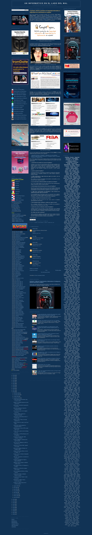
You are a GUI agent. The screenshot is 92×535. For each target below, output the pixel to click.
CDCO (67, 363)
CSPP (68, 292)
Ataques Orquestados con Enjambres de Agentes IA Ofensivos (48, 358)
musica (75, 422)
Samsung (70, 347)
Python (72, 184)
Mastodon (65, 333)
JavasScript (78, 475)
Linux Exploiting (18, 334)
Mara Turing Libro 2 (18, 268)
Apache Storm (78, 454)
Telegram (69, 231)
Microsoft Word (70, 367)
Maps (74, 379)
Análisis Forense (18, 302)
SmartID (78, 339)
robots (65, 243)
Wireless (65, 222)
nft (68, 253)
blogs (65, 210)
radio (78, 234)
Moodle (74, 367)
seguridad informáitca (75, 373)
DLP (77, 336)
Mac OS (72, 480)
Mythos (71, 368)
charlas (71, 167)
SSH (79, 286)
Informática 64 (71, 280)
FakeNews (77, 248)
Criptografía (41, 222)
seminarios (65, 374)
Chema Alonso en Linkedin (18, 111)
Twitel (71, 272)
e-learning (70, 421)
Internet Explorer (72, 192)
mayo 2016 (16, 490)
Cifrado (36, 222)
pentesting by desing (68, 373)
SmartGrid (65, 496)
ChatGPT (74, 179)
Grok (79, 390)
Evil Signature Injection (72, 464)
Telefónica (77, 164)
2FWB (67, 351)
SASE (66, 492)
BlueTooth (78, 229)
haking (79, 447)
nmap (65, 344)
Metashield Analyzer (71, 410)
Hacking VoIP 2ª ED (19, 343)
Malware (76, 167)
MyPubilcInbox (67, 368)
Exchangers (78, 464)
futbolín (67, 513)
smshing (73, 401)
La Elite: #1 (18, 279)
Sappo (73, 356)
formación (50, 222)
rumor (70, 523)
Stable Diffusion (75, 347)
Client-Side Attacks (18, 305)
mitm (74, 188)
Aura (74, 181)
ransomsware (75, 400)
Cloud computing (76, 206)
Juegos (72, 204)
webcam (73, 266)
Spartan (66, 497)
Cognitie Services (76, 460)
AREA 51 (17, 193)
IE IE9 (77, 202)
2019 (14, 386)
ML (70, 274)
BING (78, 204)
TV (72, 326)
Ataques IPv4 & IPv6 (19, 220)
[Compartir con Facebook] (33, 219)
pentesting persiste (75, 519)
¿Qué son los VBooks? (16, 214)
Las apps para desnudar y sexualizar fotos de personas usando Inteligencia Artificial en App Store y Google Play (48, 315)
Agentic (65, 247)
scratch (78, 350)
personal (66, 179)
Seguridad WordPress (19, 314)
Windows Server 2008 (75, 340)
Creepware (74, 404)
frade (66, 512)
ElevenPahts (78, 324)
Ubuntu (74, 222)
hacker (73, 272)
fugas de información (68, 240)
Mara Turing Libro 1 (18, 269)
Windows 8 (69, 223)
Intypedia (46, 18)
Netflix (70, 302)
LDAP (71, 238)
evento (76, 299)
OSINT (16, 276)
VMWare (77, 416)
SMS (78, 212)
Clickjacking (74, 330)
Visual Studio (74, 317)
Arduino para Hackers (19, 291)
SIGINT (71, 492)
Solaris (79, 496)
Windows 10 (76, 211)
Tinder (69, 357)
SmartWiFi (67, 272)
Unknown (34, 228)
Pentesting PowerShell (19, 323)
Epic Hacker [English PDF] (20, 329)
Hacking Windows (18, 303)
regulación (66, 361)
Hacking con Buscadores (19, 360)
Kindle (74, 476)
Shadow (66, 415)
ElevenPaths (73, 165)
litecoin (77, 385)
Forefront (73, 314)
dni (77, 398)
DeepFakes (77, 200)
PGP (70, 286)
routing (65, 401)
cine (71, 250)
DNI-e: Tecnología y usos (19, 362)
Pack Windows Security (16, 210)
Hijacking (74, 244)
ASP (65, 362)
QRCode (69, 412)
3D (77, 313)
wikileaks (77, 266)
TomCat (75, 441)
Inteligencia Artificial (72, 161)
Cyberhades (14, 526)
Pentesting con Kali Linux (20, 337)
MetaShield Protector (71, 249)
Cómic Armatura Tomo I (19, 297)
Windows (67, 172)
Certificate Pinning (73, 336)
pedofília (74, 518)
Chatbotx (69, 460)
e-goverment (73, 255)
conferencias (74, 163)
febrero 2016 (16, 495)
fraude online (74, 223)
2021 (14, 383)
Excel (74, 240)
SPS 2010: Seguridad (19, 364)
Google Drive (70, 390)
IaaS (65, 431)
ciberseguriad (78, 506)
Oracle (65, 221)
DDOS (65, 314)
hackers (76, 169)
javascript (66, 226)
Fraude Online (17, 359)
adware (68, 250)
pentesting (68, 159)
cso (68, 360)
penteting (78, 422)
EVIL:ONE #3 (18, 274)
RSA (53, 222)
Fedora (75, 406)
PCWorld (66, 228)
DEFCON (76, 304)
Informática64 (68, 276)
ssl (68, 243)
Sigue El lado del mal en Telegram (19, 94)
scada (74, 291)
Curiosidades (75, 158)
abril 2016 (16, 492)
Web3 (71, 186)
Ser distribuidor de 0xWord (16, 201)
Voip (78, 259)
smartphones (69, 401)
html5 (74, 328)
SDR (76, 395)
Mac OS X (70, 222)
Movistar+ (78, 249)
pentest (66, 169)
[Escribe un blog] (31, 219)
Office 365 (74, 293)
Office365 (77, 288)
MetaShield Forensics (68, 394)
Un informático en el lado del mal (46, 3)
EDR (74, 363)
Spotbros (69, 497)
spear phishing (67, 296)
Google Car (66, 390)
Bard (75, 271)
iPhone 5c (69, 448)
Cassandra (77, 459)
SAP (64, 414)
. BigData (70, 452)
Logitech (70, 479)
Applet (70, 388)
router (79, 400)
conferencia (67, 227)
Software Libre (67, 215)
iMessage (66, 350)
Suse (78, 415)
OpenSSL (73, 325)
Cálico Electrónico (16, 206)
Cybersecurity (73, 275)
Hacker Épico (17, 345)
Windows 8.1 (69, 308)
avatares (78, 334)
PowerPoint (66, 412)
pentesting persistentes (75, 449)
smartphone (70, 244)
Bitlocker (77, 362)
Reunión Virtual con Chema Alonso (20, 91)
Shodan (73, 216)
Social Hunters (18, 259)
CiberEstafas (17, 263)
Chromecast (74, 426)
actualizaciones (72, 417)
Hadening (74, 470)
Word (78, 443)
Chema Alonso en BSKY (18, 107)
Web (75, 501)
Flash (75, 427)
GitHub (68, 274)
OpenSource (66, 277)
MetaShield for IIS (72, 433)
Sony (69, 383)
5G (78, 361)
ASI (74, 453)
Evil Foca (75, 247)
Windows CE (75, 442)
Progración (66, 490)
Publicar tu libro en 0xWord (16, 178)
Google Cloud (72, 292)
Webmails (67, 271)
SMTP (67, 347)
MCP (74, 409)
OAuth (73, 302)
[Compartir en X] (32, 219)
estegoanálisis (73, 313)
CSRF (75, 301)
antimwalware (66, 444)
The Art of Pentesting (19, 246)
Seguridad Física (68, 205)
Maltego (77, 393)
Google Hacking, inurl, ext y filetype (43, 364)
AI (71, 159)
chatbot (77, 245)
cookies (72, 342)
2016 (14, 391)
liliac (66, 449)
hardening (68, 168)
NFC (73, 288)
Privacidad (75, 162)
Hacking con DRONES (19, 307)
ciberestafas (73, 233)
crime (75, 398)
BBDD (79, 374)
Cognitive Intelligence (69, 189)
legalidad (74, 250)
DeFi (79, 304)
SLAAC (69, 356)
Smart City (74, 339)
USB (65, 287)
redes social (67, 523)
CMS (70, 330)
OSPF (65, 486)
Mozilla (78, 367)
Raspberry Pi (17, 275)
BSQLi (69, 304)
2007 (14, 512)
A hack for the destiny (19, 306)
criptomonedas (73, 199)
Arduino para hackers (19, 216)
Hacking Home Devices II (20, 238)
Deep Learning (70, 194)
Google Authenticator (68, 297)
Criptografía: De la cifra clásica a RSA (53, 15)
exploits (66, 234)
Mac (78, 258)
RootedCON (72, 395)
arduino (70, 282)
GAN (77, 301)
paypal (79, 360)
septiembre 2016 (17, 398)
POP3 (71, 411)
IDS (74, 331)
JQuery (75, 475)
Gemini (75, 210)
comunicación (71, 398)
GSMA (66, 320)
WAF (78, 326)
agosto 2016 (16, 485)
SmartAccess (73, 495)
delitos (75, 360)
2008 (14, 510)
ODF (78, 253)
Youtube (66, 201)
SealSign (65, 317)
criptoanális (68, 507)
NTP (79, 410)
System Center (68, 416)
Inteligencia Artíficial (73, 474)
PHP (70, 217)
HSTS (70, 346)
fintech (72, 511)
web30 (74, 361)
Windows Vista (71, 196)
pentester (66, 256)
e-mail (78, 179)
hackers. (73, 513)
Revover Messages (74, 491)
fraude (76, 191)
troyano (73, 269)
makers (77, 255)
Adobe (69, 329)
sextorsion (78, 328)
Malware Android (18, 319)
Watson (72, 501)
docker (77, 233)
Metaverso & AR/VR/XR (19, 247)
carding (68, 358)
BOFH (73, 351)
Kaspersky (69, 409)
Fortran (78, 465)
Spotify (71, 277)
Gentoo (79, 406)
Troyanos (75, 232)
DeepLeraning (67, 463)
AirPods (68, 362)
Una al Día (17, 361)
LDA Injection (78, 476)
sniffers (65, 285)
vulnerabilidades (71, 285)
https (70, 234)
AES (69, 374)
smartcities (72, 344)
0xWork (73, 452)
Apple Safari (73, 324)
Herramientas (77, 196)
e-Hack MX (17, 191)
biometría (70, 237)
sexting (67, 301)
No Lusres (76, 485)
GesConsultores (71, 468)
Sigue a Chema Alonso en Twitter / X (20, 103)
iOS (70, 179)
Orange (78, 394)
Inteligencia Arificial (70, 431)
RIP (67, 491)
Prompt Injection (69, 232)
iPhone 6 (65, 422)
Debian (72, 283)
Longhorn (78, 432)
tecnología (71, 301)
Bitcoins (74, 205)
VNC (69, 442)
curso (69, 255)
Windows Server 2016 (20, 221)
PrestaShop (73, 382)
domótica (69, 335)
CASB (66, 459)
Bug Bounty (17, 271)
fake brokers (73, 447)
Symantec (71, 441)
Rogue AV (65, 438)
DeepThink (74, 405)
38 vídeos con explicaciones (49, 67)
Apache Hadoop (73, 362)
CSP (71, 459)
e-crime (78, 222)
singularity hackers (73, 253)
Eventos (72, 157)
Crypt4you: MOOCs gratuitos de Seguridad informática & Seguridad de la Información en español (45, 11)
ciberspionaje (67, 342)
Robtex (79, 412)
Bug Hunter (18, 231)
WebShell (65, 502)
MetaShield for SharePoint (69, 481)
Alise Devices (69, 425)
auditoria (70, 444)
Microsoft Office (72, 281)
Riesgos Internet (18, 296)
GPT (72, 210)
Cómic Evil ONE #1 (19, 294)
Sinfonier (72, 267)
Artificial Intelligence (74, 168)
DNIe (78, 296)
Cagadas (75, 388)
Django (78, 405)
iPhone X (76, 448)
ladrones (74, 385)
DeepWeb (69, 314)
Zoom (74, 384)
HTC (67, 470)
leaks (72, 318)
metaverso (74, 234)
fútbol (78, 342)
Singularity (72, 415)
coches (78, 317)
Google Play (72, 220)
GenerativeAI (67, 185)
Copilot (72, 363)
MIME (67, 480)
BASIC (70, 351)
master (78, 335)
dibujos (66, 248)
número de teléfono (69, 400)
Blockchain (77, 189)
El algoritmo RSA (39, 157)
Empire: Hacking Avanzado (20, 286)
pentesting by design (69, 519)
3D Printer (72, 296)
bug (65, 186)
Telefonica (65, 357)
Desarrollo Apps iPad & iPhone (21, 350)
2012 (14, 504)
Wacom (69, 501)
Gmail (76, 208)
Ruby (76, 286)
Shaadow (78, 414)
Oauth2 (71, 293)
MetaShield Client (73, 366)
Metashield (66, 281)
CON (78, 201)
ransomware (71, 256)
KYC (65, 432)
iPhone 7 (73, 448)
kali (65, 223)
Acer (76, 453)
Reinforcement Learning (76, 437)
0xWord (13, 519)
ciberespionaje (68, 207)
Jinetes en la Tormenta (19, 270)
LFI (78, 331)
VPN (76, 259)
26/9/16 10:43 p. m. (37, 258)
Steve (34, 236)
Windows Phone (73, 334)
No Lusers (72, 174)
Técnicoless (67, 233)
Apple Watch (66, 388)
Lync (78, 479)
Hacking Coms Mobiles (19, 355)
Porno (74, 355)
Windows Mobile (67, 334)
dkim (65, 291)
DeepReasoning (68, 331)
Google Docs (66, 469)
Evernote (72, 427)
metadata (73, 217)
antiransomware (71, 303)
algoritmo (75, 312)
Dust (68, 266)
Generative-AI (76, 180)
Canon (71, 426)
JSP (68, 379)
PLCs (65, 339)
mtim (69, 518)
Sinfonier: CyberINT (19, 318)
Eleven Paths (75, 173)
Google (68, 163)
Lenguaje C (67, 393)
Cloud (69, 224)
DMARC (70, 377)
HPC (65, 470)
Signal (69, 415)
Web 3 (77, 501)
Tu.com (73, 274)
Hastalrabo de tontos (76, 297)
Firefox (70, 208)
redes (76, 184)
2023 (14, 380)
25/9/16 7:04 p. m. (37, 239)
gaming (73, 231)
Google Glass (75, 390)
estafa (77, 508)
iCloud (69, 372)
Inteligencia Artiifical (76, 431)
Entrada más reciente (33, 270)
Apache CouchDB (72, 454)
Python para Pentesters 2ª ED (20, 327)
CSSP (74, 459)
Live (70, 393)
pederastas (69, 449)
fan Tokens (75, 237)
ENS (79, 285)
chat (78, 267)
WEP (71, 442)
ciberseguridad (69, 162)
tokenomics (66, 206)
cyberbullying (66, 328)
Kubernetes (17, 260)
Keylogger (68, 432)
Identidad (74, 170)
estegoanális (68, 447)
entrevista (68, 313)
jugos (73, 517)
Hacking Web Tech (18, 317)
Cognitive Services (74, 190)
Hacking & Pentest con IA (20, 237)
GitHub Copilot (71, 320)
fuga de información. (71, 512)
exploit (73, 202)
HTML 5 (78, 378)
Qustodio (68, 437)
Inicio (46, 270)
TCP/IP (79, 333)
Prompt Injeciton (71, 490)
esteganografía (71, 248)
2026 (14, 375)
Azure (69, 247)
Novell (71, 355)
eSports (74, 421)
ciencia (65, 360)
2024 (14, 378)
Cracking (77, 216)
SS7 (66, 414)
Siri (75, 267)
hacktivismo (77, 260)
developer (75, 228)
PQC (76, 302)
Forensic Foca (76, 319)
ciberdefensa (76, 358)
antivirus (66, 282)
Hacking (67, 157)
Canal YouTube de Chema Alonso (20, 117)
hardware (71, 195)
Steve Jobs (67, 312)
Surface (66, 441)
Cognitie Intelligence (70, 389)
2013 (14, 502)
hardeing (77, 513)
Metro (78, 481)
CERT (65, 426)
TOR (79, 247)
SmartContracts (76, 221)
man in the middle (70, 422)
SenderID (70, 339)
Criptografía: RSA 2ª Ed (19, 339)
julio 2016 (16, 487)
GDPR (71, 288)
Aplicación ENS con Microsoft (20, 354)
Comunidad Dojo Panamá (19, 195)
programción (73, 522)
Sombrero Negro (18, 262)
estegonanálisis (67, 399)
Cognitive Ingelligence (75, 352)
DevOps (76, 283)
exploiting (74, 207)
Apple (71, 173)
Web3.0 (78, 383)
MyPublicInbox (14, 521)
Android (67, 173)
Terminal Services (76, 243)
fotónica (72, 399)
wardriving (71, 361)
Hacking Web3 (18, 251)
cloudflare (77, 218)
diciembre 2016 (17, 393)
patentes (68, 344)
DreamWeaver (72, 463)
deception (77, 384)
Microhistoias (78, 433)
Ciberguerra (18, 241)
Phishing (66, 195)
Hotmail (78, 275)
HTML (66, 267)
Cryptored (35, 18)
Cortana (66, 377)
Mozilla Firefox (75, 270)
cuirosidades (73, 507)
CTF (69, 363)
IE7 (76, 331)
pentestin (78, 372)
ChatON (66, 460)
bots (78, 242)
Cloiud (72, 460)
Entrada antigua (58, 270)
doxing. (76, 507)
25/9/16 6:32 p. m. (37, 233)
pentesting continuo (72, 350)
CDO (66, 259)
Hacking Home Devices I (20, 243)
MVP (76, 314)
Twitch (67, 442)
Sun (78, 293)
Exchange (68, 406)
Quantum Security (19, 233)
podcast (68, 210)
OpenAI (76, 220)
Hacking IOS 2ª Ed (18, 335)
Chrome (77, 231)
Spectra (77, 175)
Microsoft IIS (74, 394)
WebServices (67, 417)
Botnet (75, 256)
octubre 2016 (16, 396)
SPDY (74, 492)
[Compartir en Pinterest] (35, 219)
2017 (14, 390)
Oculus (73, 486)
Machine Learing (77, 480)
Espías (65, 406)
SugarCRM (77, 497)
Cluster (16, 322)
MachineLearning (66, 433)
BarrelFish (65, 458)
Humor (77, 165)
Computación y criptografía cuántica (48, 156)
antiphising (77, 417)
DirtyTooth (67, 288)
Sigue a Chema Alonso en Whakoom (20, 98)
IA (73, 159)
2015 (14, 499)
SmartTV (73, 224)
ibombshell (74, 335)
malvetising (76, 517)
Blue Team (78, 287)
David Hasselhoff (74, 309)
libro (77, 207)
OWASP (74, 315)
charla (66, 254)
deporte (66, 335)
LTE (72, 409)
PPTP (79, 346)
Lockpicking (74, 432)
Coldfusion (75, 389)
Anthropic (72, 374)
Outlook (78, 315)
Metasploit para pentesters (21, 346)
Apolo (73, 425)
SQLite (74, 307)
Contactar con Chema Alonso (19, 89)
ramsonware (77, 522)
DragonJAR (17, 181)
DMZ (77, 330)
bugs (78, 195)
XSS (72, 201)
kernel (79, 299)
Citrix (79, 228)
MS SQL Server (76, 254)
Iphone (66, 170)
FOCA (74, 175)
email (75, 342)
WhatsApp (70, 181)
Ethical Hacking (18, 218)
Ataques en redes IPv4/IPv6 (20, 351)
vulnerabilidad (78, 401)
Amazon (73, 229)
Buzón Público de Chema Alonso (20, 92)
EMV (79, 389)
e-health (65, 318)
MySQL (77, 217)
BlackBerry (67, 352)
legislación (72, 258)
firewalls (70, 385)
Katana (72, 476)
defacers (74, 420)
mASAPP (74, 372)
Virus (65, 308)
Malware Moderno (18, 264)
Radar (70, 491)
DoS (72, 331)
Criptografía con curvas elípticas (51, 155)
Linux (78, 170)
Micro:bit (76, 410)
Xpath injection (70, 384)
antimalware (73, 215)
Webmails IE (69, 502)
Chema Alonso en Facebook (19, 109)
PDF (75, 242)
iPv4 (79, 223)
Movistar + (74, 212)
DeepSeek (69, 259)
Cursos (45, 222)
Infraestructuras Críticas (19, 313)
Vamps (75, 383)
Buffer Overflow (69, 345)
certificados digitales (70, 299)
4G (65, 336)
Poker (77, 411)
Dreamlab (17, 185)
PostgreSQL (69, 382)
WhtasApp (73, 502)
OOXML (72, 239)
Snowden (75, 496)
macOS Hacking (18, 310)
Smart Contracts (75, 298)
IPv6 (75, 204)
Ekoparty (17, 187)
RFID (77, 320)
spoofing (67, 220)
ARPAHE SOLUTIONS (19, 200)
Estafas (77, 181)
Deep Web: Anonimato (19, 321)
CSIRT (69, 459)
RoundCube (74, 438)
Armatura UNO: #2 (19, 284)
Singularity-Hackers (15, 523)
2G (77, 361)
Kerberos (71, 379)
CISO (66, 292)
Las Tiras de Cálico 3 (20, 244)
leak (66, 224)
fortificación (70, 213)
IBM (73, 265)
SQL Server (70, 221)
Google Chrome (68, 212)
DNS (73, 208)
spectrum (72, 524)
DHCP (78, 404)
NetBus (73, 485)
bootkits (65, 372)
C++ (79, 458)
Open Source (68, 202)
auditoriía (70, 506)
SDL (77, 438)
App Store (68, 324)
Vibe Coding (69, 340)
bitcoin (73, 197)
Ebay (69, 427)
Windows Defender (67, 503)
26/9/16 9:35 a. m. (37, 245)
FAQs (36, 159)
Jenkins (65, 476)
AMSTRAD (78, 291)
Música (77, 188)
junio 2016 (16, 489)
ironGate (70, 517)
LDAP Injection (68, 242)
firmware (75, 511)
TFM (71, 416)
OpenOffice (78, 281)
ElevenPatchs (66, 464)
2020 (14, 385)
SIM (71, 307)
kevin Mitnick (73, 323)
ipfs (79, 448)
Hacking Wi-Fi (18, 273)
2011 (14, 505)
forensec (79, 511)
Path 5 (73, 286)
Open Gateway (75, 276)
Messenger (66, 302)
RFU (78, 490)
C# (72, 388)
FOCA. (68, 465)
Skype (70, 298)
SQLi (69, 267)
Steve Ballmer (73, 497)
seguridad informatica (75, 523)
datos (66, 253)
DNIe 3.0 (73, 377)
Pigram (65, 382)
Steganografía (77, 356)
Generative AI (67, 204)
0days (76, 344)
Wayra (77, 224)
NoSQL (74, 368)
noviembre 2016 (17, 394)
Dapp (66, 405)
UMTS (72, 357)
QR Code (77, 368)
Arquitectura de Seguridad (20, 242)
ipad (69, 201)
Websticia (71, 312)
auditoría (68, 184)
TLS (65, 340)
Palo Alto (74, 411)
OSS (67, 486)
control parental (67, 309)
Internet (67, 174)
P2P (77, 271)
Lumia (76, 479)
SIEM (68, 492)
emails (74, 508)
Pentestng (69, 436)
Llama (78, 244)
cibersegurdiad (78, 444)
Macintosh (73, 393)
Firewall (65, 249)
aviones (67, 398)
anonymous (76, 341)
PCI (68, 411)
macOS (66, 261)
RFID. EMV (75, 490)
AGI (78, 452)
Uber (74, 416)
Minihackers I (18, 236)
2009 (14, 509)
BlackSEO (75, 264)
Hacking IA (18, 232)
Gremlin (68, 355)
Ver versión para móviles (45, 272)
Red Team (17, 298)
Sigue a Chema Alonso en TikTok (20, 96)
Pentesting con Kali (19, 215)
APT (76, 238)
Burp (78, 425)
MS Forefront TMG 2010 (19, 365)
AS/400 (72, 453)
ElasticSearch (77, 463)
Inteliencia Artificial (66, 474)
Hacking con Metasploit (19, 301)
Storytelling (17, 253)
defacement (72, 360)
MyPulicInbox (66, 485)
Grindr (74, 469)
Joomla (76, 280)
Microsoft (68, 183)
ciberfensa (73, 444)
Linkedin (70, 270)
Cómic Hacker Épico (19, 324)
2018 (14, 388)
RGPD (65, 491)
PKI (76, 325)
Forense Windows (18, 367)
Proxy (73, 242)
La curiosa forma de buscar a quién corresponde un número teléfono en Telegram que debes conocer (48, 334)
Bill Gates (76, 351)
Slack (76, 415)
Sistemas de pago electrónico (36, 156)
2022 (14, 381)
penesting (77, 518)
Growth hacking (70, 378)
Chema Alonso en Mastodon (18, 105)
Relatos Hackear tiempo (19, 265)
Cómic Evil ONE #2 (19, 289)
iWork (71, 372)
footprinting (70, 254)
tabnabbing (77, 524)
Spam (68, 186)
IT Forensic (17, 189)
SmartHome (77, 239)
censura (72, 358)
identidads (67, 517)
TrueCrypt (72, 383)
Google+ (65, 378)
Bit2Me (72, 247)
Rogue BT (69, 438)
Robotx (79, 491)
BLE (76, 296)
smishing (66, 524)
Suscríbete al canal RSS (18, 113)
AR (69, 453)
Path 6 (66, 395)
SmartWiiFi (69, 496)
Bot (79, 313)
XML (66, 384)
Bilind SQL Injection (71, 458)
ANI (67, 453)
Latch (70, 169)
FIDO (65, 465)
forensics (71, 271)
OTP (65, 298)
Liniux (67, 479)
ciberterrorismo (67, 323)
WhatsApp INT (18, 254)
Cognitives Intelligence (68, 353)
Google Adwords (77, 468)
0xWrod (76, 452)
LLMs (71, 176)
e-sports (71, 328)
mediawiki (66, 518)
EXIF (66, 427)
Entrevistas (70, 178)
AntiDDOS (72, 329)
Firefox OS (74, 465)
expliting (69, 511)
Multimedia (70, 315)
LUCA (66, 181)
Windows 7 (66, 200)
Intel (75, 320)
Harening (78, 470)
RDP (67, 298)
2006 (14, 514)
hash (74, 399)
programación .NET (67, 269)
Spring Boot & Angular (19, 295)
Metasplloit (75, 481)
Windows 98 (78, 502)
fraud (76, 447)
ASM (68, 336)
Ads (64, 324)
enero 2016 (16, 497)
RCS (71, 437)
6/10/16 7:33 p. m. (37, 265)
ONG (69, 307)
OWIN (70, 486)
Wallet (75, 357)
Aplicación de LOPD (18, 366)
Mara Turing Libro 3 (18, 267)
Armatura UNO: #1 (19, 285)
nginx (65, 400)
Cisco (74, 345)
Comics (71, 172)
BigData (72, 191)
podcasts (66, 208)
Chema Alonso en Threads (18, 100)
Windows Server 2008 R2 (73, 443)
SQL (78, 395)
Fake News (67, 238)
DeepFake (74, 353)
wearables (66, 452)
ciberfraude (66, 420)
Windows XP (71, 226)
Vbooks (74, 326)
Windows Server (68, 197)
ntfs (71, 518)
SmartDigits (77, 495)
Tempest (69, 317)
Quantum (70, 228)
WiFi (75, 194)
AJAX (65, 453)
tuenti (69, 283)
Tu (64, 442)
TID (65, 250)
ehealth (69, 318)
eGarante (67, 385)
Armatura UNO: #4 (19, 281)
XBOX (74, 277)
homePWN (65, 448)
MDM (65, 366)
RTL (72, 412)
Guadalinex (77, 469)
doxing (68, 291)
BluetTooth (76, 458)
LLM (73, 169)
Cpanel (71, 404)
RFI (67, 339)
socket (69, 524)
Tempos (70, 175)
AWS (66, 329)
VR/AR (75, 265)
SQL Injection (76, 185)
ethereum (72, 260)
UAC (67, 237)
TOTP (66, 255)
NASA (70, 485)
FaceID (77, 363)
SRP (76, 492)
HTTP (66, 231)
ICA (76, 346)
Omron (76, 486)
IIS (70, 216)
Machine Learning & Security (20, 292)
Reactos (75, 412)
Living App (69, 229)
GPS (68, 216)
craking (65, 507)
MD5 (65, 480)
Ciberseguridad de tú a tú (20, 257)
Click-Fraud (78, 345)
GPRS (78, 215)
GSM (67, 270)
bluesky (74, 506)
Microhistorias (18, 344)
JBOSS (66, 409)
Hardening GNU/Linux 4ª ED (20, 338)
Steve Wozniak (74, 333)
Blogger (75, 285)
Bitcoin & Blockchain (19, 311)
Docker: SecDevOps (19, 300)
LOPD (75, 258)
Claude (79, 237)
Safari (70, 326)
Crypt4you (45, 19)
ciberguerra (77, 226)
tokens (75, 201)
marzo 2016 (16, 494)
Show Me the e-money (19, 278)
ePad (79, 507)
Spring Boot (17, 290)
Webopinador (35, 261)
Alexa (72, 264)
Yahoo (69, 275)
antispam (78, 277)
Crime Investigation (18, 308)
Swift (68, 441)
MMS (70, 480)
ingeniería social (72, 287)
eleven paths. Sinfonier (69, 508)
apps (66, 244)
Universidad (66, 176)
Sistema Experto (67, 495)
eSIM (65, 447)
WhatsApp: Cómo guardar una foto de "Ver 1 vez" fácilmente (48, 320)
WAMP (66, 501)
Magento (68, 366)
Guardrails (74, 378)
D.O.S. (72, 304)
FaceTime (77, 377)
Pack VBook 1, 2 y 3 (16, 217)
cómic (73, 259)
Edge (78, 309)
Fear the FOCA (15, 204)
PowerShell (68, 191)
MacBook (69, 325)
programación (72, 200)
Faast (65, 229)
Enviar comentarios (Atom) (40, 275)
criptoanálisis (75, 282)
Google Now (71, 469)
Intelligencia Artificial (70, 475)
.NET (66, 216)
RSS (70, 266)
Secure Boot (74, 414)
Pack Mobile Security (16, 209)
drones (71, 291)
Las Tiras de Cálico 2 (20, 258)
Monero (77, 379)
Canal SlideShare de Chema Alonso (20, 115)
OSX (66, 411)
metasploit (70, 188)
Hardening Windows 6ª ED (20, 357)
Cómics (66, 180)
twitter (72, 185)
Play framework (74, 436)
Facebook (71, 180)
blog (78, 205)
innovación (68, 190)
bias (67, 287)
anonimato (73, 245)
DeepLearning (76, 261)
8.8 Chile (17, 183)
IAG (66, 379)
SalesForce (70, 414)
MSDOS (65, 325)
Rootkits (69, 333)
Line (71, 432)
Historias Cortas (18, 249)
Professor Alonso (16, 205)
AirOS (79, 453)
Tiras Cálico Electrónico (20, 287)
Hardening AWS (18, 252)
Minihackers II (18, 235)
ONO (79, 485)
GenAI (70, 170)
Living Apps (70, 211)
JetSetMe (68, 476)
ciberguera (70, 420)
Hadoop (73, 346)
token (74, 238)
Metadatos (75, 176)
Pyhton (69, 395)
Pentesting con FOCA (19, 333)
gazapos (70, 513)
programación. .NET (67, 522)
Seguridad (78, 307)
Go (65, 355)
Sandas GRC (78, 382)
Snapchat (65, 383)
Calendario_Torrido (68, 265)
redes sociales (76, 213)
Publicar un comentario (34, 268)
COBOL (68, 426)
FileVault (71, 465)
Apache (70, 206)
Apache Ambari (66, 454)
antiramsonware (66, 506)
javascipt (77, 399)
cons (66, 213)
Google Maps (66, 346)
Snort (72, 496)
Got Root (17, 316)
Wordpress (67, 218)
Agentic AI (78, 269)
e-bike (77, 420)
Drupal (78, 353)
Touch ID (78, 441)
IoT (79, 208)
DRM (77, 426)
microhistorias (76, 227)
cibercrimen (66, 192)
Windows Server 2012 (19, 348)
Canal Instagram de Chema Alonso (20, 118)
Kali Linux (77, 240)
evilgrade (77, 421)
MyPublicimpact (14, 522)
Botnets (70, 243)
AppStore (75, 374)
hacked (71, 227)
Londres (73, 479)
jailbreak (66, 217)
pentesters (71, 261)
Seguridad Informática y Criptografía (38, 155)
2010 (14, 507)
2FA (77, 199)
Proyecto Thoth (53, 18)
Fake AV (72, 406)
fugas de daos (76, 512)
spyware (77, 323)
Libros (73, 164)
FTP (72, 319)
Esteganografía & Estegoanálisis (21, 332)
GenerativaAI (66, 468)
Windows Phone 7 (73, 503)
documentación (67, 260)
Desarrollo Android (18, 340)
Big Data (17, 248)
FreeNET (77, 427)
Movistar (78, 194)
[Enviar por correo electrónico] (30, 219)
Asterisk (76, 425)
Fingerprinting (76, 172)
